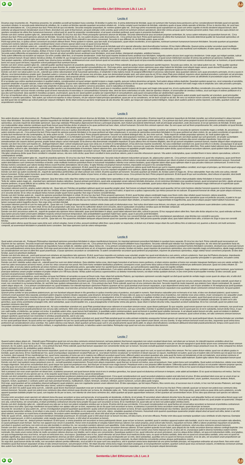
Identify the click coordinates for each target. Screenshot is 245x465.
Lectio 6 (123, 236)
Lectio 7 (123, 336)
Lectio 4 (123, 18)
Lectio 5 (123, 113)
